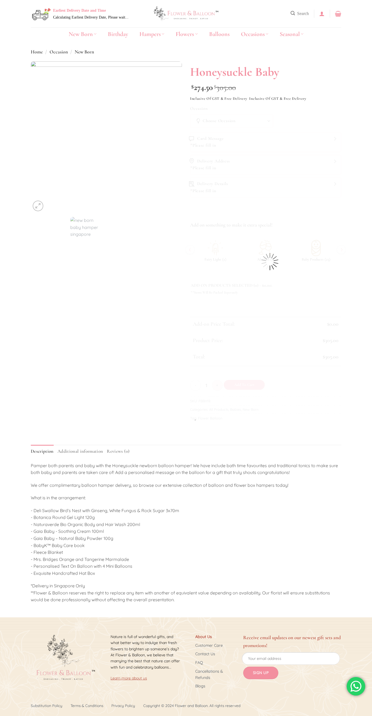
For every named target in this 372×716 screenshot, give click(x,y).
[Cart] (338, 14)
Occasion (59, 52)
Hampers (150, 34)
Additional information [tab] (80, 451)
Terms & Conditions (87, 705)
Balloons (219, 34)
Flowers (185, 34)
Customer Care (209, 645)
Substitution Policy (46, 705)
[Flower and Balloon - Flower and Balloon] (186, 13)
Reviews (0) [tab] (118, 451)
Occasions (253, 34)
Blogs (200, 686)
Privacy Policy (123, 705)
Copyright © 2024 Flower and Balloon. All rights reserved (191, 705)
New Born (81, 34)
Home (37, 52)
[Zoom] (38, 206)
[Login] (322, 14)
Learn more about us (129, 678)
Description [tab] (42, 451)
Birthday (118, 34)
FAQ (199, 662)
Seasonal (290, 34)
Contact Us (205, 653)
